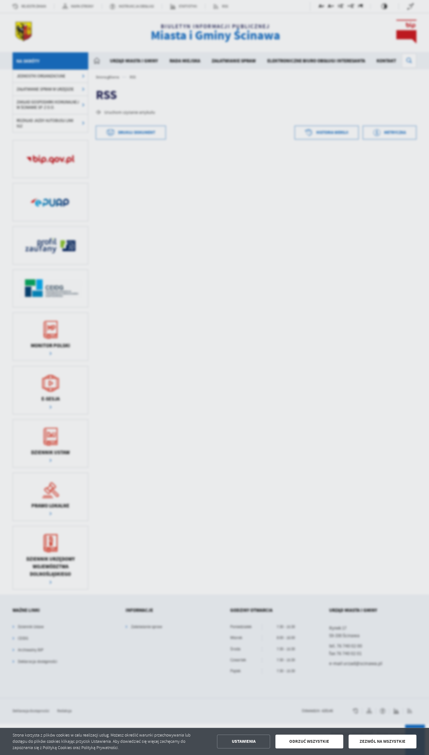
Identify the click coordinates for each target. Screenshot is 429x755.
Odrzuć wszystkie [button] (309, 741)
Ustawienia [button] (244, 741)
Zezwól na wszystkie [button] (382, 741)
